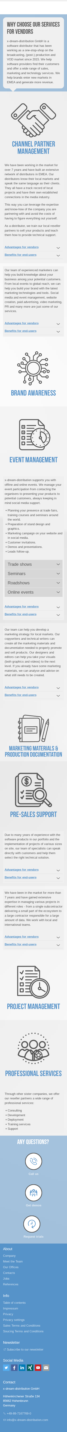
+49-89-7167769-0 (19, 1413)
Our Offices (11, 1267)
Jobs (6, 1278)
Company (9, 1255)
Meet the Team (13, 1261)
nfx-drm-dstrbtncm (28, 1420)
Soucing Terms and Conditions (23, 1331)
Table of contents (14, 1302)
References (10, 1284)
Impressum (10, 1308)
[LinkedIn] (22, 1367)
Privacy (8, 1314)
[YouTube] (38, 1367)
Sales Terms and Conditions (21, 1325)
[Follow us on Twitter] (6, 1367)
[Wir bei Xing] (30, 1367)
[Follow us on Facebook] (14, 1367)
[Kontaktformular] (46, 1367)
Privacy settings (14, 1320)
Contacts (9, 1273)
